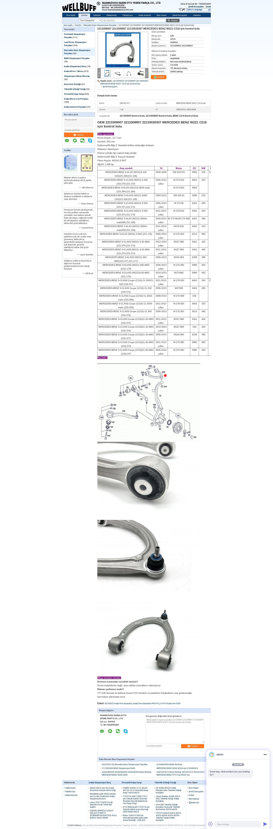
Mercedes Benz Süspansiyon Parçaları (100, 25)
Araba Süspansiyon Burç (75, 66)
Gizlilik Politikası (74, 825)
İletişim (80, 135)
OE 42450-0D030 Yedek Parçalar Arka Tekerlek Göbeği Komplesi (168, 790)
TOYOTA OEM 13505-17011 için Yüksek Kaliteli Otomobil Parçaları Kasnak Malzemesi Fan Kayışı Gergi (135, 800)
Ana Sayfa (70, 15)
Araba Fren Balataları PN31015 (146, 703)
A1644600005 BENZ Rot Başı (169, 764)
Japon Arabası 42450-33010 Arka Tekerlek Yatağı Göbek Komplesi (168, 798)
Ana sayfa (68, 25)
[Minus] (265, 754)
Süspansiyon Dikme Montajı (76, 76)
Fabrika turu (127, 15)
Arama (174, 20)
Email (208, 7)
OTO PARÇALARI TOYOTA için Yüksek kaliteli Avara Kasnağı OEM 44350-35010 (136, 809)
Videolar (97, 15)
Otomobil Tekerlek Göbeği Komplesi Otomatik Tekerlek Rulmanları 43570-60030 (168, 807)
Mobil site (195, 803)
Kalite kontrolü (145, 15)
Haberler (197, 15)
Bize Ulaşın (162, 15)
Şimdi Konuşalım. (196, 7)
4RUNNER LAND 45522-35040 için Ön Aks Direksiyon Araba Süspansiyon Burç (103, 796)
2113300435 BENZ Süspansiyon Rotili (118, 768)
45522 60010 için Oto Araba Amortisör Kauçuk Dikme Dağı (103, 789)
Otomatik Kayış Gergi (74, 94)
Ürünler (84, 15)
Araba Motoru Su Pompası (76, 99)
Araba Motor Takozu (73, 71)
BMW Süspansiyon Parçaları (77, 58)
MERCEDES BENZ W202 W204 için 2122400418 (177, 768)
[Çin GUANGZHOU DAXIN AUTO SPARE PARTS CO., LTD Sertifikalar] (70, 171)
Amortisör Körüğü (72, 84)
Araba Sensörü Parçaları (75, 107)
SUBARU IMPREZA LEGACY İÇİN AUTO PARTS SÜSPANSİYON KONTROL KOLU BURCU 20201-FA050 (103, 814)
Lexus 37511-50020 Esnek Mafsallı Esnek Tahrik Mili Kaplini (101, 804)
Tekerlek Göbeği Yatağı (74, 89)
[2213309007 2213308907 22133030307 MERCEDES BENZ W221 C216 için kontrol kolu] (123, 49)
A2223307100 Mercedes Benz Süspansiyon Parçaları (125, 764)
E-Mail (191, 795)
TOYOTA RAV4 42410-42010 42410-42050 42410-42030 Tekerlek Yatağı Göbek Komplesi (168, 816)
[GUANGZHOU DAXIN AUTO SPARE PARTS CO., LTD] (82, 6)
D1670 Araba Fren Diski (170, 703)
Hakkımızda (111, 15)
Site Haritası (194, 799)
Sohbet (160, 77)
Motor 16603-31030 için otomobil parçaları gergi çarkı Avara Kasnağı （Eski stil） (135, 817)
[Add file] (210, 823)
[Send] (265, 823)
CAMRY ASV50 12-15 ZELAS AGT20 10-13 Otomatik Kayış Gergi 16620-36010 (135, 790)
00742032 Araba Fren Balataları (118, 703)
